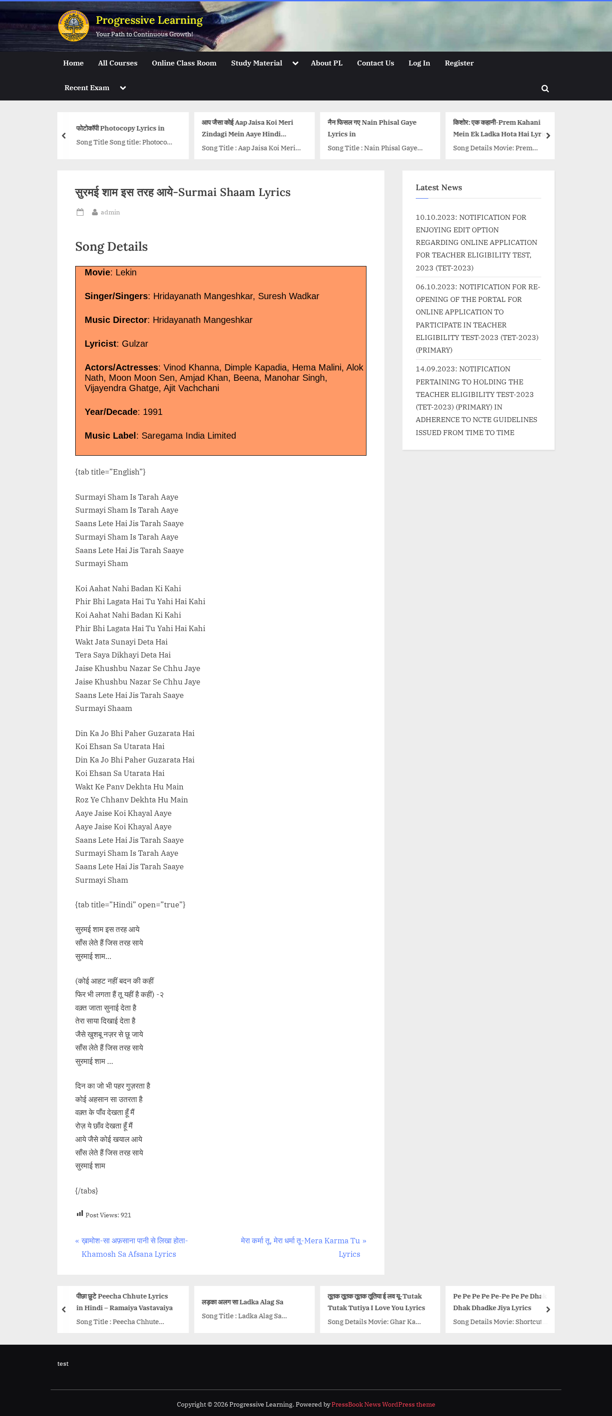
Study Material (256, 62)
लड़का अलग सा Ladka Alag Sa (243, 1301)
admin (110, 211)
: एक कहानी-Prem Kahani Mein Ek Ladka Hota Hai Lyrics (502, 128)
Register (459, 62)
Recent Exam (87, 87)
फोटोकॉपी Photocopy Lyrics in (120, 127)
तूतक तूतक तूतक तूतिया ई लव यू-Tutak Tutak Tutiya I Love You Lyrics (376, 1301)
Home (73, 62)
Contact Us (375, 62)
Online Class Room (184, 62)
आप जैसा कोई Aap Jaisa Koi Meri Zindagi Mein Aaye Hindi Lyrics (247, 129)
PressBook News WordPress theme (383, 1404)
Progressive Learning (149, 20)
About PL (327, 62)
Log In (419, 62)
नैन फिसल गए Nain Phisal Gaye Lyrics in (372, 128)
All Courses (118, 62)
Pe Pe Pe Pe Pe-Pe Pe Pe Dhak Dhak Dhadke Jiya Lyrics (500, 1301)
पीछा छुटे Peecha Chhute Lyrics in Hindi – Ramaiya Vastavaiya (124, 1301)
